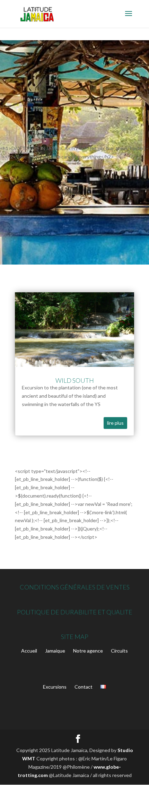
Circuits (119, 651)
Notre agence (88, 651)
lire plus (115, 423)
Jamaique (55, 651)
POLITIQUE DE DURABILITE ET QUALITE (74, 612)
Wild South (74, 380)
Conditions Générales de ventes (75, 587)
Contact (83, 687)
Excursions (55, 687)
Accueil (29, 651)
